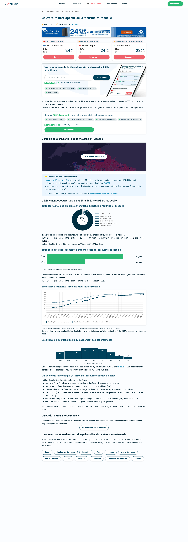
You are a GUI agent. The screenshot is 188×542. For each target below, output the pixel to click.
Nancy (47, 452)
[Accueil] (42, 11)
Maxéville (81, 459)
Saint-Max (97, 459)
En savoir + (75, 24)
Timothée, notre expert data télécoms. (103, 193)
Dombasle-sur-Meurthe (117, 459)
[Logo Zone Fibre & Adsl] (11, 4)
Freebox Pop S (83, 44)
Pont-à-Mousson (51, 459)
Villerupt (137, 459)
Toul (98, 452)
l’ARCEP (107, 183)
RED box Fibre (118, 44)
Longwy (110, 452)
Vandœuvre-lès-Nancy (66, 452)
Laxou (67, 459)
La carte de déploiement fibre (57, 180)
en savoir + (122, 367)
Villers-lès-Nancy (128, 452)
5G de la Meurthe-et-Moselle (94, 428)
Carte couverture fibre (93, 157)
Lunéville (86, 452)
